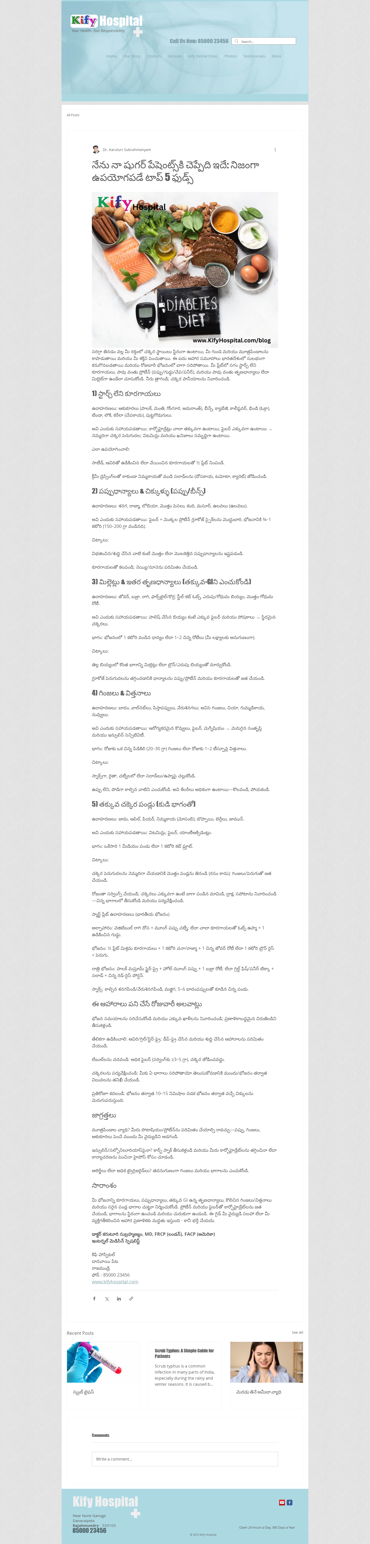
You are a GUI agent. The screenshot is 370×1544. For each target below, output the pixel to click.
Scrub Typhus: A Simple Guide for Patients (184, 1353)
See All (297, 1332)
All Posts (73, 115)
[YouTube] (282, 1502)
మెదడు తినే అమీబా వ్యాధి (258, 1392)
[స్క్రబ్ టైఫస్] (103, 1362)
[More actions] (275, 149)
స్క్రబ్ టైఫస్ (83, 1392)
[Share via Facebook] (94, 1298)
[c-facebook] (289, 1502)
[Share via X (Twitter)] (106, 1298)
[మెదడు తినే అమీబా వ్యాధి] (266, 1362)
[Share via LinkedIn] (119, 1298)
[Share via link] (131, 1298)
